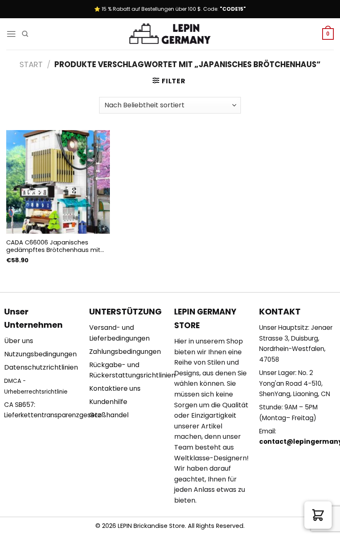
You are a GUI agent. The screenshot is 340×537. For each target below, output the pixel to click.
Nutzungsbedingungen (40, 354)
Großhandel (109, 415)
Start (31, 64)
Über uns (18, 341)
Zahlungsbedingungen (125, 351)
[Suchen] (25, 34)
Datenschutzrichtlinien (41, 367)
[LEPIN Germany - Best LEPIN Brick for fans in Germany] (170, 34)
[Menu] (11, 34)
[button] (318, 515)
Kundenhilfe (108, 401)
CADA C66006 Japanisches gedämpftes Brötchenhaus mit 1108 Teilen (53, 246)
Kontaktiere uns (115, 388)
